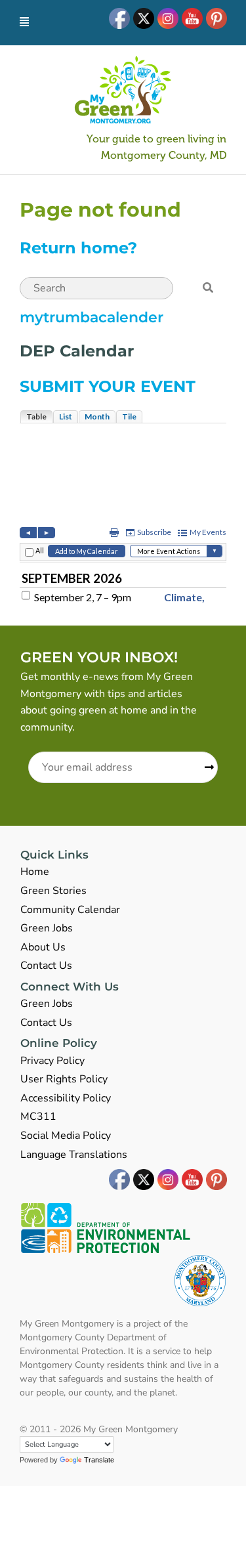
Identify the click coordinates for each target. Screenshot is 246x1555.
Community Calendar (70, 910)
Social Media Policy (65, 1135)
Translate (99, 1460)
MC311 (38, 1116)
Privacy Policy (52, 1061)
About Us (43, 947)
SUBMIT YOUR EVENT (107, 386)
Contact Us (46, 965)
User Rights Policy (64, 1079)
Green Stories (53, 891)
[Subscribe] (205, 768)
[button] (208, 288)
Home (34, 871)
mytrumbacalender (91, 317)
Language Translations (73, 1154)
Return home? (78, 247)
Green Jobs (46, 928)
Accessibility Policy (65, 1098)
